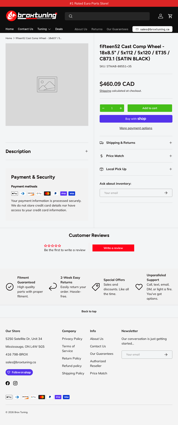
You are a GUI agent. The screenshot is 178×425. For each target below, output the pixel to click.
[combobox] (107, 16)
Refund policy (72, 366)
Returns (97, 29)
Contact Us (25, 29)
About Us (81, 29)
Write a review (113, 248)
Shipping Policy (73, 373)
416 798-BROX (17, 354)
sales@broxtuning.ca (21, 362)
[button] (170, 16)
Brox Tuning (20, 412)
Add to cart (149, 108)
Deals (59, 29)
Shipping (105, 90)
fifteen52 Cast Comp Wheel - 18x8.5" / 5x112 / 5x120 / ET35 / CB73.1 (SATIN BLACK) (39, 38)
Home (10, 29)
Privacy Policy (72, 339)
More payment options (136, 128)
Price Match (98, 373)
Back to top (89, 311)
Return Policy (71, 358)
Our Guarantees (117, 29)
